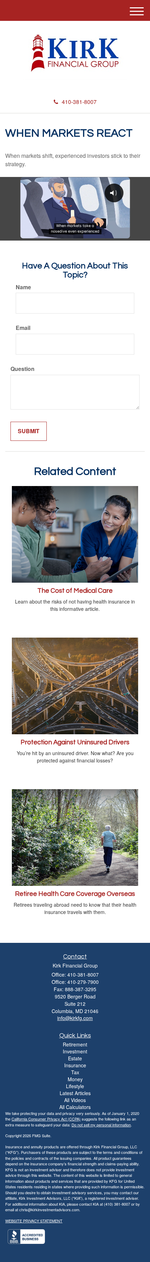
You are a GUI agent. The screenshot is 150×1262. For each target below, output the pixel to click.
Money (75, 1079)
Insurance (75, 1065)
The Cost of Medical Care (75, 591)
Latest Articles (75, 1093)
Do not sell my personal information (101, 1124)
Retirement (75, 1044)
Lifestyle (75, 1086)
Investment (75, 1051)
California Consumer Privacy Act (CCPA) (46, 1119)
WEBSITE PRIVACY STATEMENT (33, 1220)
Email (23, 328)
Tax (75, 1072)
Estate (75, 1058)
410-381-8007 (79, 102)
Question (22, 369)
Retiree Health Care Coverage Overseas (75, 894)
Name (23, 287)
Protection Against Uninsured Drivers (75, 742)
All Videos (75, 1100)
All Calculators (75, 1106)
